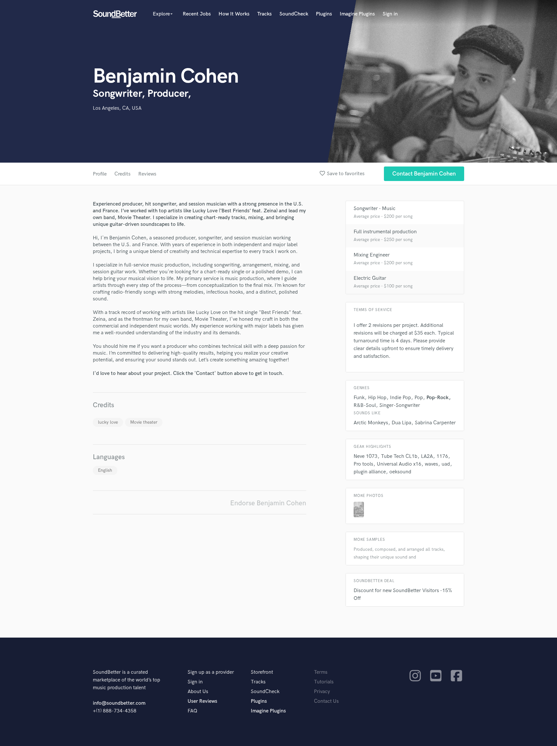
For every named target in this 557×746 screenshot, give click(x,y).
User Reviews (202, 701)
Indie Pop (400, 398)
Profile (100, 174)
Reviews (147, 174)
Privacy (322, 692)
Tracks (264, 14)
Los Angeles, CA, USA (117, 108)
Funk (359, 398)
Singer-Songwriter (399, 405)
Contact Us (326, 701)
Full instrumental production (385, 232)
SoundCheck (293, 14)
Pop (419, 398)
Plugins (324, 14)
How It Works (234, 14)
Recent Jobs (197, 14)
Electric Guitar (370, 278)
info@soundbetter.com (119, 703)
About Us (198, 692)
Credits (122, 174)
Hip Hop (377, 398)
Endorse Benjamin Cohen (268, 503)
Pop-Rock (437, 398)
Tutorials (324, 682)
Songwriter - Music (375, 209)
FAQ (192, 711)
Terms (320, 672)
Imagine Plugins (357, 14)
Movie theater (143, 422)
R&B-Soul (365, 405)
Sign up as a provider (211, 672)
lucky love (108, 422)
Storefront (262, 672)
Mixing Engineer (372, 255)
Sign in (390, 14)
